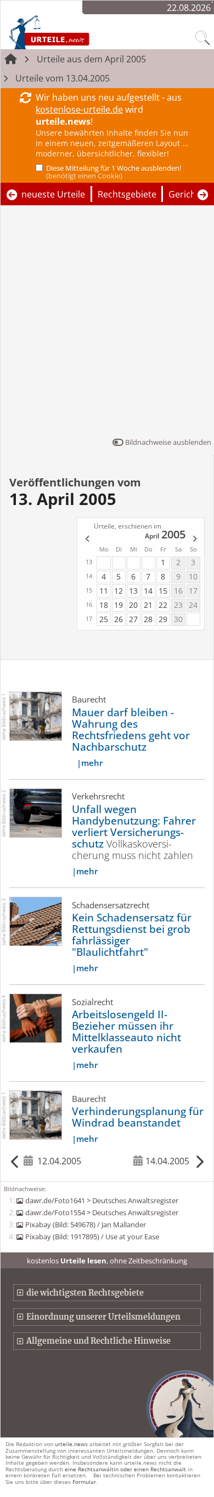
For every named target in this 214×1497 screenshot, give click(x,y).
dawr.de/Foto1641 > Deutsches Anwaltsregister (101, 1200)
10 (193, 576)
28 (148, 619)
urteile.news (71, 1444)
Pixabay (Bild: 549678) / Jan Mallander (85, 1224)
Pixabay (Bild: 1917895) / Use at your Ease (92, 1236)
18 (103, 605)
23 (178, 605)
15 (163, 590)
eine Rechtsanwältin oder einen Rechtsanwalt (125, 1469)
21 (148, 605)
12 (118, 590)
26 (118, 619)
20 (133, 605)
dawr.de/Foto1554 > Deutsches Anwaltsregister (101, 1212)
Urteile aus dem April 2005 (91, 59)
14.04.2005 (167, 1161)
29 (163, 619)
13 (133, 590)
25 (103, 619)
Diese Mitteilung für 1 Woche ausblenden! (113, 171)
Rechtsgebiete (127, 194)
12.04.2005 (59, 1161)
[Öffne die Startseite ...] (72, 31)
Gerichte (186, 194)
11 (103, 590)
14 (148, 590)
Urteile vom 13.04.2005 (62, 78)
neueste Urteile (53, 194)
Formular (84, 1482)
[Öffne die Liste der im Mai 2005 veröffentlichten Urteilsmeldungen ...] (195, 539)
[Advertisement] (107, 324)
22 (163, 605)
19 (118, 605)
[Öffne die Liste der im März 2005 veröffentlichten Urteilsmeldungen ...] (87, 539)
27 (133, 619)
